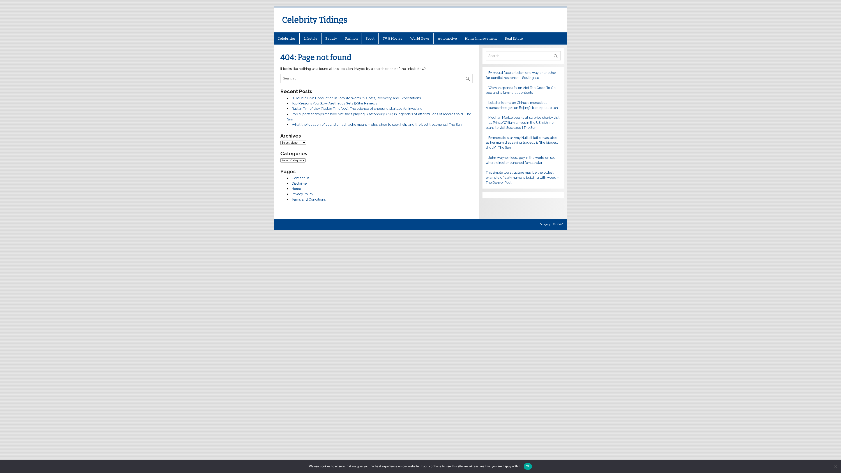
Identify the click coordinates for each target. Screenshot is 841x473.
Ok (528, 466)
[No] (835, 466)
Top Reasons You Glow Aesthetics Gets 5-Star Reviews (334, 103)
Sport (370, 39)
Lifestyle (310, 39)
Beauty (331, 39)
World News (419, 39)
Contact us (300, 178)
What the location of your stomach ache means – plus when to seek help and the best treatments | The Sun (377, 125)
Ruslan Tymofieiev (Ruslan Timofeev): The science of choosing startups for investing (357, 109)
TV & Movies (392, 39)
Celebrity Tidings (314, 20)
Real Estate (514, 39)
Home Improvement (481, 39)
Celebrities (286, 39)
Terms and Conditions (309, 199)
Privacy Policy (302, 194)
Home (296, 189)
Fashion (351, 39)
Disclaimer (300, 183)
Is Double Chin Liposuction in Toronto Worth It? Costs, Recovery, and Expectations (356, 98)
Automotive (447, 39)
